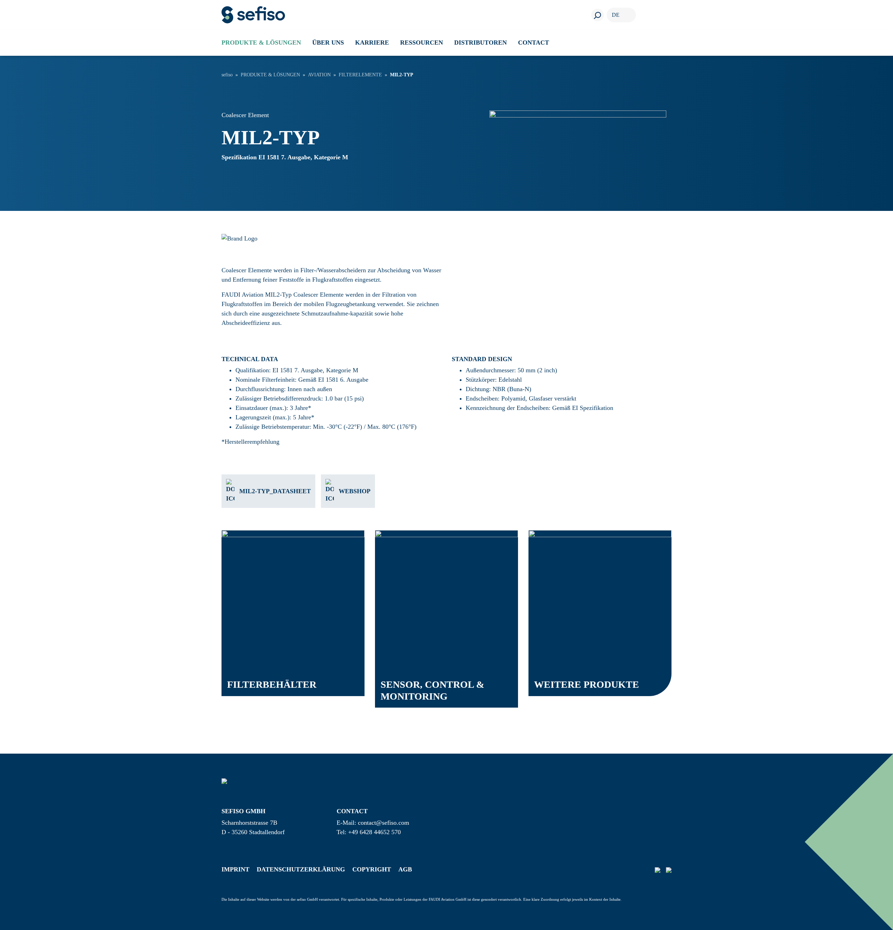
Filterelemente (360, 74)
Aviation (319, 74)
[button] (261, 42)
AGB (405, 869)
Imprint (235, 869)
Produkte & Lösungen (270, 74)
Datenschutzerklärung (301, 869)
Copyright (371, 869)
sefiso (227, 74)
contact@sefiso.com (383, 822)
